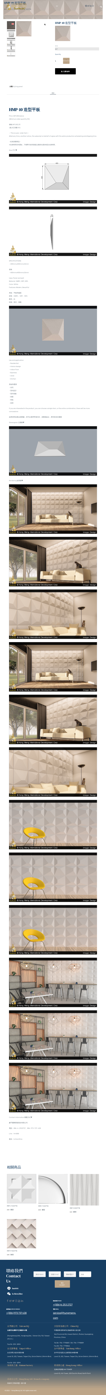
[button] (101, 6)
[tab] (53, 92)
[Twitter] (13, 1301)
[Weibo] (88, 6)
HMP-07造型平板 (12, 1251)
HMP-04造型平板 (75, 1208)
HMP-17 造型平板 (43, 1206)
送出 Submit (62, 1284)
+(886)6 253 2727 (62, 1304)
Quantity (58, 54)
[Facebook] (7, 1301)
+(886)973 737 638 (16, 1312)
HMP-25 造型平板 (12, 1206)
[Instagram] (93, 6)
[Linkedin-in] (91, 6)
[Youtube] (19, 1301)
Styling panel (18, 86)
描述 (53, 93)
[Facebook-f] (86, 6)
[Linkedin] (22, 1301)
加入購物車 (65, 71)
